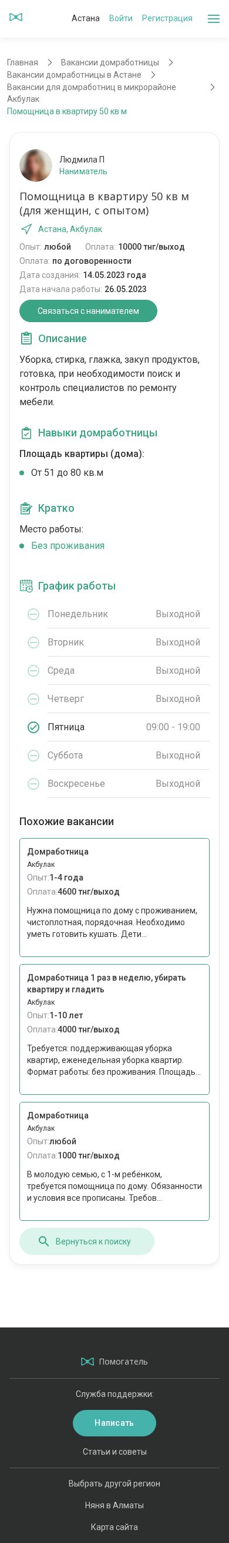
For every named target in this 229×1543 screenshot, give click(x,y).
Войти (121, 18)
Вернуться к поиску (93, 1241)
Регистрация (167, 18)
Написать (114, 1423)
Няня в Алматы (114, 1505)
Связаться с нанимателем (88, 311)
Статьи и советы (115, 1451)
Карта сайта (114, 1527)
